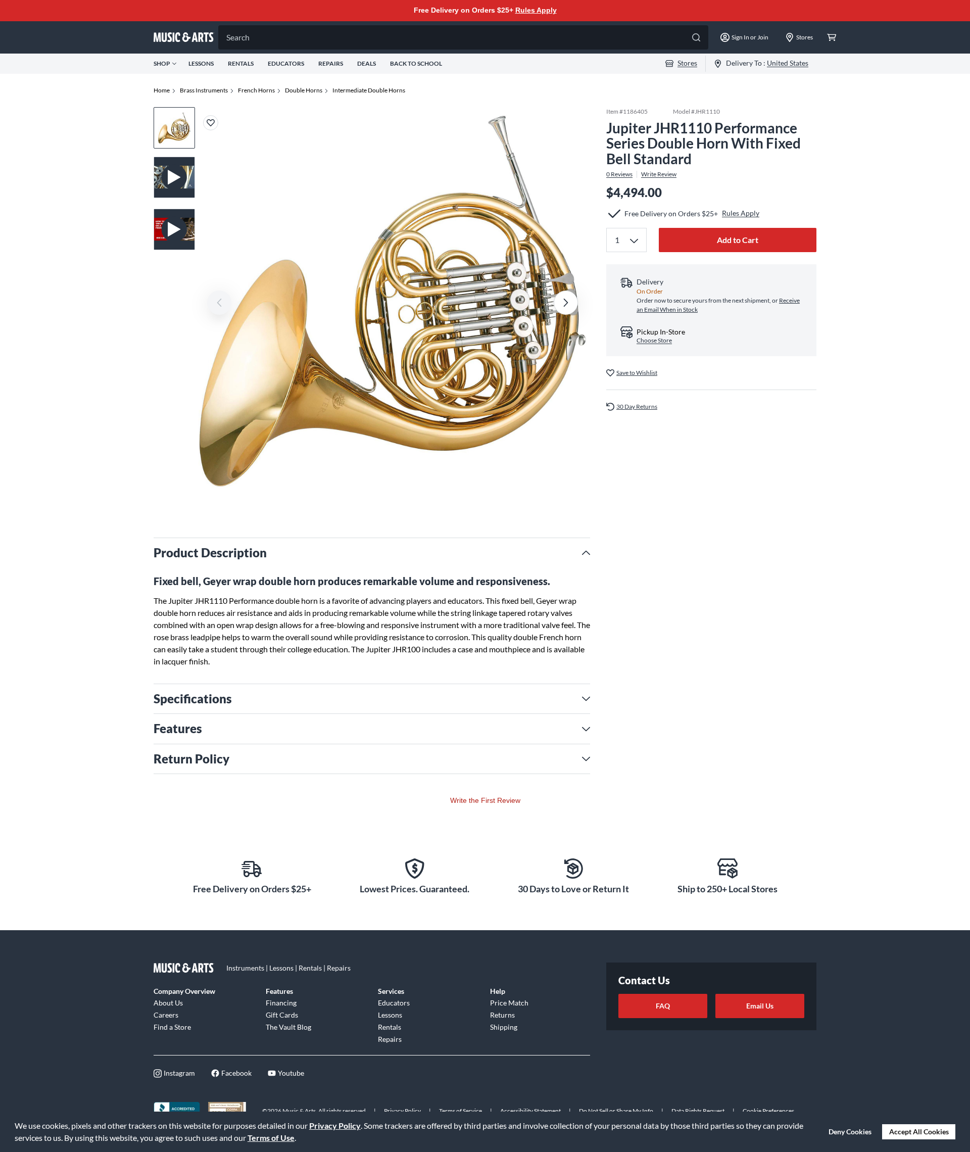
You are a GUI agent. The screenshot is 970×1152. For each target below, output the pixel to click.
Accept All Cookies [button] (919, 1131)
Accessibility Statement (530, 1111)
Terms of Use (271, 1137)
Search (238, 37)
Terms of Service (460, 1111)
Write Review (658, 174)
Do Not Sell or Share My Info (616, 1111)
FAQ (663, 1005)
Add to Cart (737, 240)
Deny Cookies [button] (850, 1131)
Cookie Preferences (768, 1111)
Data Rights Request (697, 1111)
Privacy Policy (335, 1125)
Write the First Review (485, 800)
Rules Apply (536, 10)
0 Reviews (619, 174)
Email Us (759, 1005)
